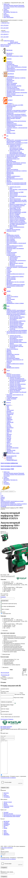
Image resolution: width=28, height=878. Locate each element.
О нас (5, 13)
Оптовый (6, 5)
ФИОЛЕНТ (6, 834)
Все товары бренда (5, 727)
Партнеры (6, 793)
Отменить (10, 719)
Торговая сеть (13, 12)
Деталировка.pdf (5, 675)
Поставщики (7, 12)
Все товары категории (6, 726)
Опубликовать (4, 719)
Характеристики (6, 613)
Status (5, 830)
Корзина (6, 804)
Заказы (5, 803)
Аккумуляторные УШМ (7, 469)
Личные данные (8, 802)
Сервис (5, 9)
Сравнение (6, 807)
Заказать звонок (14, 42)
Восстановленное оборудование (12, 816)
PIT (4, 826)
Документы (5, 667)
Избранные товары (8, 806)
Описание (5, 630)
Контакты (6, 14)
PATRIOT (6, 825)
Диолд (5, 832)
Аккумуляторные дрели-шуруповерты (11, 466)
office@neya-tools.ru (9, 40)
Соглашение (7, 16)
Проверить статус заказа (14, 43)
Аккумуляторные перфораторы (9, 463)
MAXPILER (7, 824)
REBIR (5, 828)
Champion (6, 822)
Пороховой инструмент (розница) (14, 6)
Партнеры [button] (6, 10)
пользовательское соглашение (8, 777)
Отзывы (4, 679)
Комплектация (6, 654)
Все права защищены (7, 847)
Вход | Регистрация (8, 17)
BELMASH (6, 821)
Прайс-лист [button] (6, 4)
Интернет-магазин (13, 5)
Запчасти (6, 833)
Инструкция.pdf (5, 672)
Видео (4, 676)
